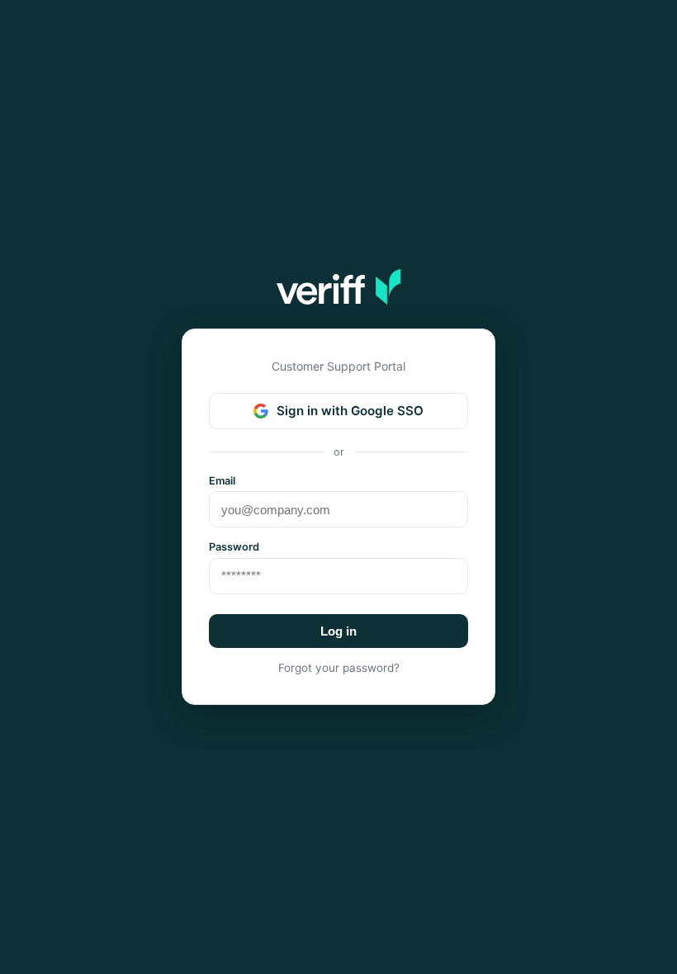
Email (222, 481)
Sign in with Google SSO (350, 410)
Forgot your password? (339, 667)
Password (234, 547)
